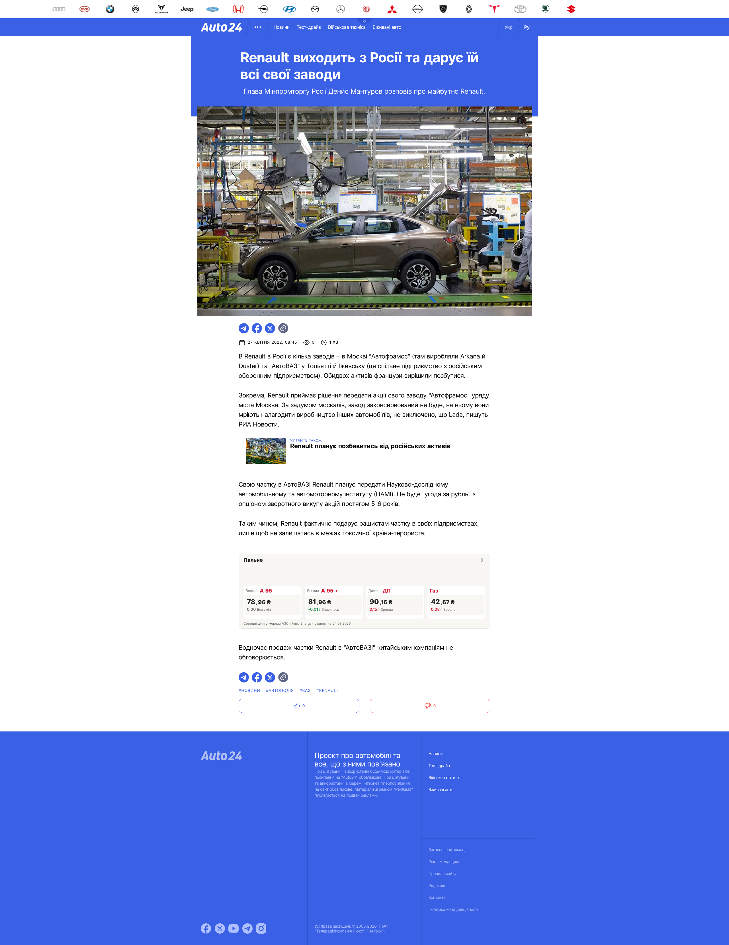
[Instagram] (261, 928)
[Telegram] (247, 928)
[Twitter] (220, 928)
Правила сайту (442, 873)
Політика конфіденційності (453, 909)
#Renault (327, 690)
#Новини (249, 690)
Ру (527, 27)
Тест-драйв (309, 27)
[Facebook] (206, 928)
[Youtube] (233, 928)
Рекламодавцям (444, 861)
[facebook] (257, 328)
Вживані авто (387, 27)
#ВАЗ (305, 690)
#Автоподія (280, 690)
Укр (509, 27)
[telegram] (244, 328)
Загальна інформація (448, 849)
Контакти (437, 897)
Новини (282, 27)
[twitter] (270, 328)
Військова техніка (347, 27)
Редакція (437, 885)
